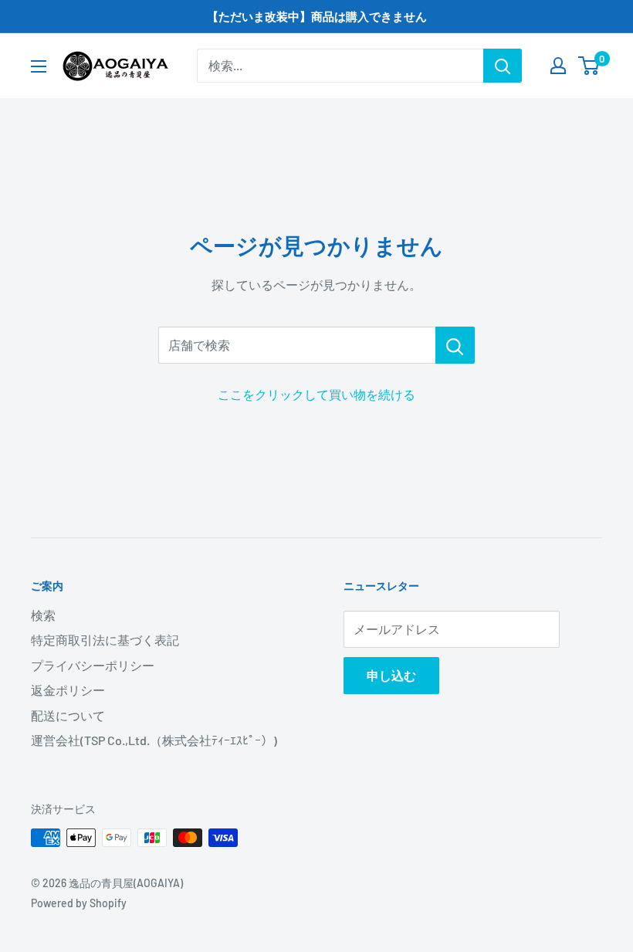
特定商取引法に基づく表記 (105, 639)
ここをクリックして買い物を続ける (316, 394)
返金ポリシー (68, 690)
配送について (68, 715)
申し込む (391, 675)
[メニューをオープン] (38, 66)
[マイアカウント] (558, 65)
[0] (589, 65)
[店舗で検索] (455, 345)
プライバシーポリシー (92, 665)
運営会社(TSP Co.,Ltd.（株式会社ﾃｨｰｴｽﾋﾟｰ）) (154, 740)
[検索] (502, 66)
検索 (43, 615)
